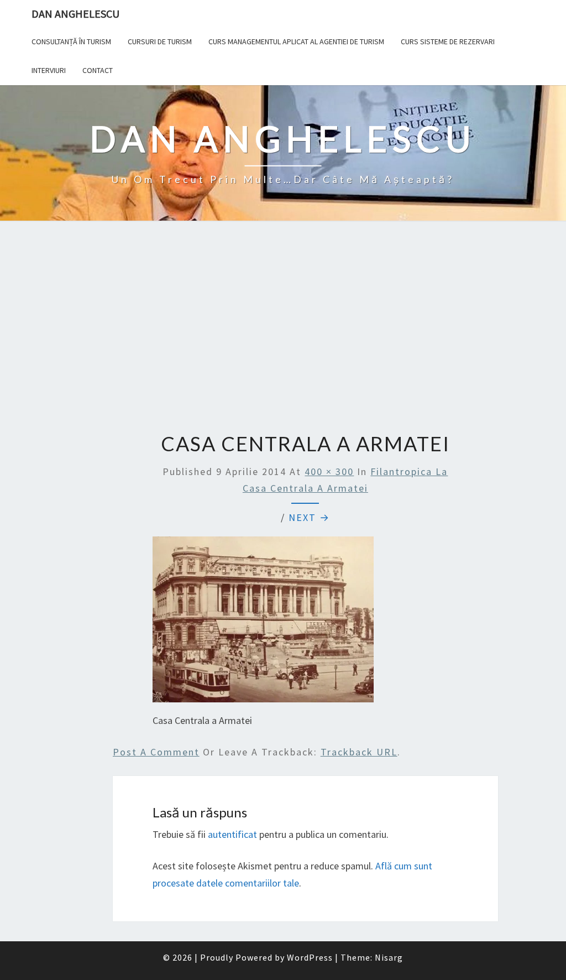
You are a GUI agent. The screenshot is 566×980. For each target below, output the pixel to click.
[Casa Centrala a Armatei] (263, 623)
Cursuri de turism (160, 41)
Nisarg (389, 957)
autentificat (232, 834)
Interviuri (49, 70)
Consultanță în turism (71, 41)
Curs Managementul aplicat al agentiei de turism (296, 41)
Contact (97, 70)
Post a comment (156, 752)
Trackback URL (359, 752)
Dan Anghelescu (75, 13)
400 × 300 (329, 471)
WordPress (310, 957)
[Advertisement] (283, 328)
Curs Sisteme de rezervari (448, 41)
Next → (309, 517)
